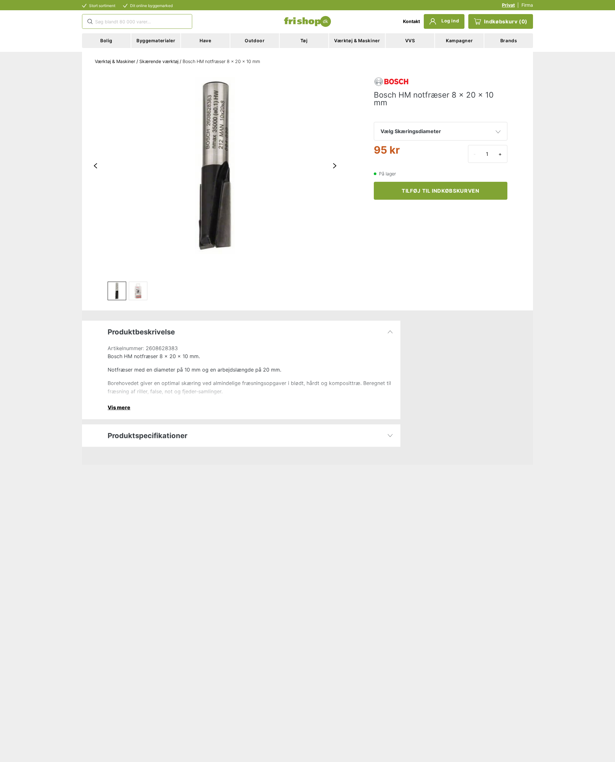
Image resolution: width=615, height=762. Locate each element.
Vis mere (119, 407)
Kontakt (411, 21)
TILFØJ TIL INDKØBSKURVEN (440, 191)
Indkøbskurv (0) (506, 21)
